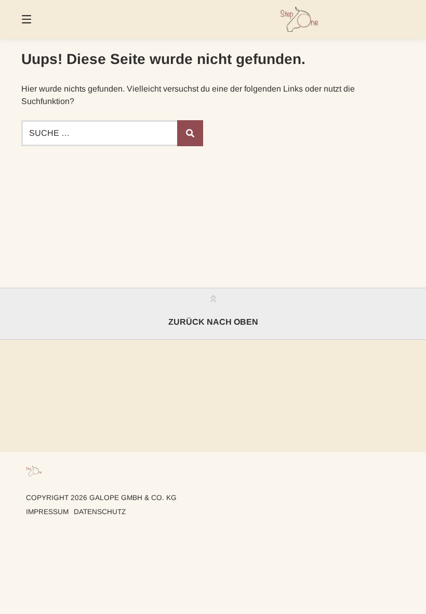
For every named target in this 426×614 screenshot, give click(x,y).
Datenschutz (100, 512)
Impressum (47, 512)
